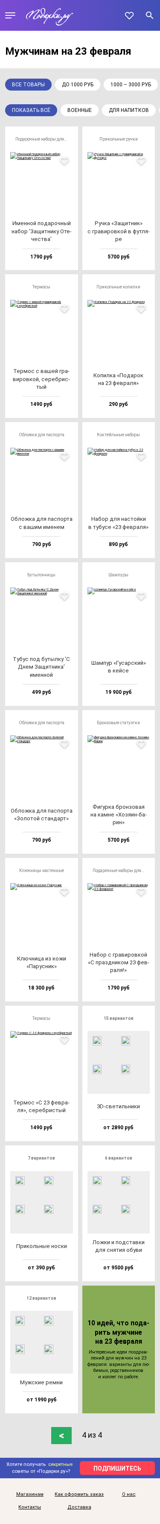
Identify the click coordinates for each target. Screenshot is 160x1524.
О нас (129, 1494)
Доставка (79, 1507)
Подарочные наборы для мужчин (44, 139)
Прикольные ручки (118, 139)
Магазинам (30, 1494)
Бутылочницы (41, 575)
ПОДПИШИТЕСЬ (117, 1468)
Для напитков (129, 110)
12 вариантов (41, 1298)
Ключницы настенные (41, 870)
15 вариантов (119, 1018)
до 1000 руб (77, 85)
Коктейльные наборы (118, 434)
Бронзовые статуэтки (118, 722)
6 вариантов (118, 1158)
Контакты (29, 1507)
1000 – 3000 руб (131, 85)
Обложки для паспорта (41, 434)
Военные (79, 110)
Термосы (41, 287)
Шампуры (118, 575)
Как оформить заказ (79, 1494)
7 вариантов (41, 1158)
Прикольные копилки (118, 287)
